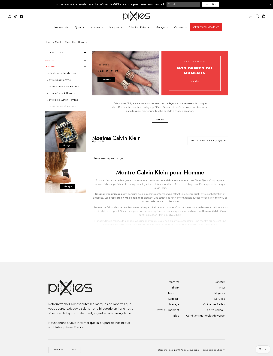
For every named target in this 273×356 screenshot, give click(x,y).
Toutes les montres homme (61, 73)
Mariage (174, 304)
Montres (49, 60)
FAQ (222, 287)
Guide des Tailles (214, 304)
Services (219, 298)
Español (56, 350)
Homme (50, 66)
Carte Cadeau (216, 310)
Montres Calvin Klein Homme (71, 42)
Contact (220, 281)
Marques (173, 293)
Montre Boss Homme (58, 80)
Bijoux (175, 287)
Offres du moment (167, 310)
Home (48, 42)
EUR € (73, 350)
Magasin (219, 293)
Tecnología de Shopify (213, 350)
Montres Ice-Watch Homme (62, 99)
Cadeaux (173, 298)
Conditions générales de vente (205, 315)
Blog (176, 315)
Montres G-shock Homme (61, 93)
